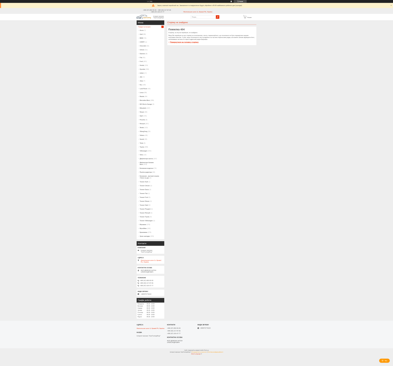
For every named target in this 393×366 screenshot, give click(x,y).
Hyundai (142, 69)
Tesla (141, 143)
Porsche (142, 120)
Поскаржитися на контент (199, 352)
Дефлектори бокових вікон (147, 163)
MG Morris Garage (146, 104)
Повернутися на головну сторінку (184, 42)
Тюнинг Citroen (145, 185)
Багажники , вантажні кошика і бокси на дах (149, 177)
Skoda (142, 127)
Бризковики (143, 232)
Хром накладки (145, 236)
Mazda (142, 96)
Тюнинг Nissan (144, 201)
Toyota (142, 147)
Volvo (141, 155)
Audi (141, 34)
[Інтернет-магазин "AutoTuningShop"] (144, 17)
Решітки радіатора (146, 172)
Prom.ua (206, 350)
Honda (142, 65)
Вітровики (143, 224)
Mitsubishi (143, 108)
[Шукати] (217, 17)
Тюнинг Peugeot (145, 209)
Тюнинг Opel (144, 205)
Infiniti (141, 73)
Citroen (142, 50)
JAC (141, 77)
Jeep (141, 81)
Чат (386, 360)
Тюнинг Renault (145, 213)
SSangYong (143, 131)
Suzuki (142, 139)
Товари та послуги (144, 27)
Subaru (142, 135)
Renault (142, 123)
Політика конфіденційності (215, 352)
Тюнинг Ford (144, 197)
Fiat (141, 57)
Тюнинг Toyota (144, 217)
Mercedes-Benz (145, 100)
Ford (141, 61)
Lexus (142, 92)
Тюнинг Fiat (143, 193)
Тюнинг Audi (144, 182)
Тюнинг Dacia (144, 189)
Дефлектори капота (146, 158)
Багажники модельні (146, 168)
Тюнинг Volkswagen (146, 220)
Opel (141, 116)
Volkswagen (143, 151)
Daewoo (142, 53)
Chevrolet (143, 46)
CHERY (142, 42)
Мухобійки (143, 228)
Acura (141, 30)
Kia (141, 85)
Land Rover (143, 88)
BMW (141, 38)
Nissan (142, 112)
